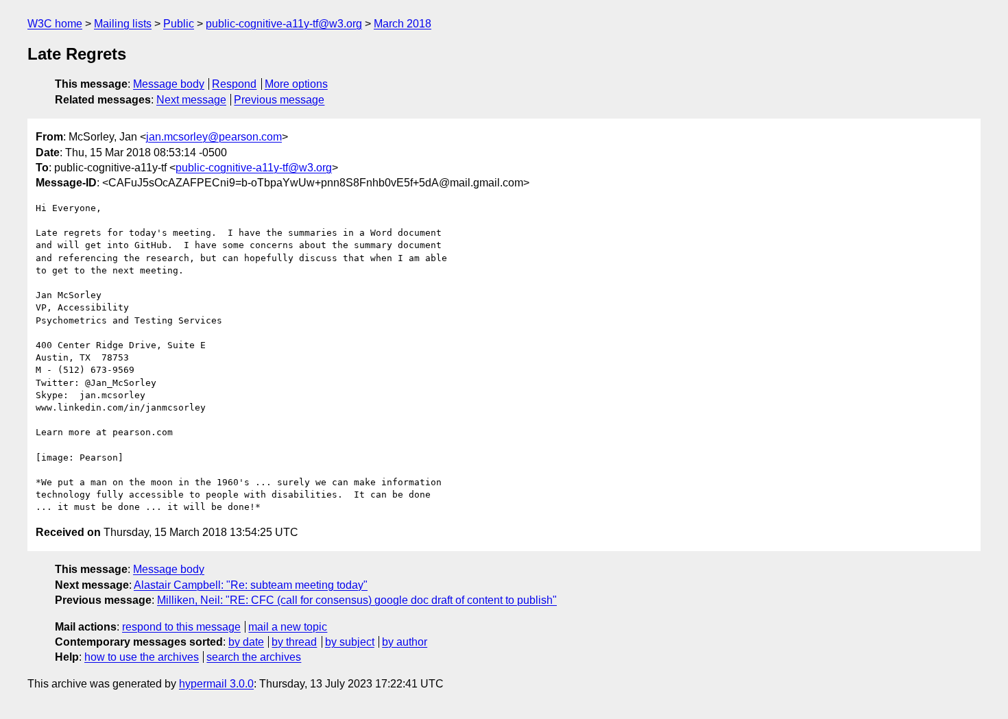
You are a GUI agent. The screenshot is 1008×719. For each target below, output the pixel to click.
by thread (294, 642)
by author (404, 642)
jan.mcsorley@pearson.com (214, 137)
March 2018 (402, 23)
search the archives (253, 657)
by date (246, 642)
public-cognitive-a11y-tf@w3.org (284, 23)
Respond (234, 84)
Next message (191, 100)
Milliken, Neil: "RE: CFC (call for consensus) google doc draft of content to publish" (357, 600)
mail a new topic (287, 627)
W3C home (54, 23)
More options (296, 84)
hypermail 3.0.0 (216, 684)
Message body (168, 84)
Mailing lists (123, 23)
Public (178, 23)
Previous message (279, 100)
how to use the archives (141, 657)
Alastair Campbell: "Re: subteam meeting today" (251, 585)
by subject (349, 642)
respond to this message (181, 627)
